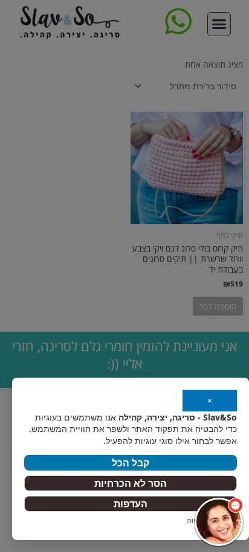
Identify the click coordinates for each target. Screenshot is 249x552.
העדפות (130, 503)
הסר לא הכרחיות (130, 483)
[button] (219, 522)
